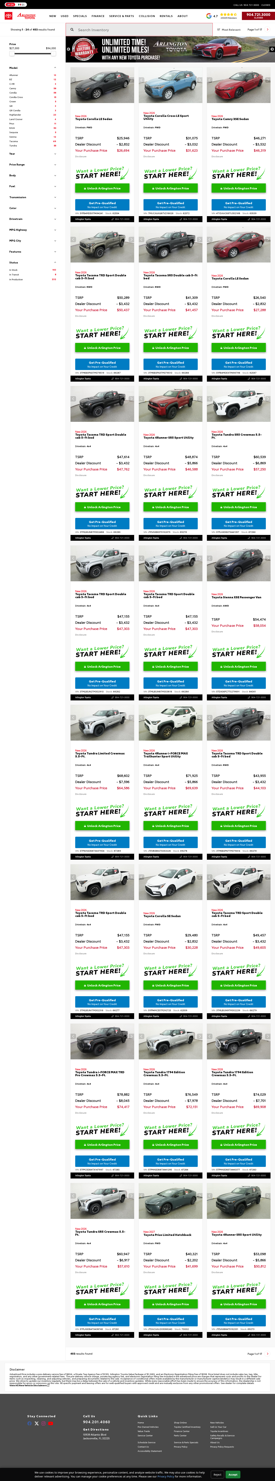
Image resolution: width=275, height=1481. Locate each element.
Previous (68, 49)
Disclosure (80, 156)
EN (12, 4)
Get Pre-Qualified (102, 205)
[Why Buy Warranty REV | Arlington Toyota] (170, 49)
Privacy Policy (166, 1476)
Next (272, 49)
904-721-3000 (122, 219)
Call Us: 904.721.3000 (246, 5)
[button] (131, 80)
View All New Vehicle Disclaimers (28, 1385)
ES (23, 4)
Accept (233, 1474)
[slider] (12, 53)
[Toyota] (8, 16)
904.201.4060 (96, 1421)
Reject (217, 1474)
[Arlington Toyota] (26, 16)
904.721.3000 (258, 14)
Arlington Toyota (83, 219)
